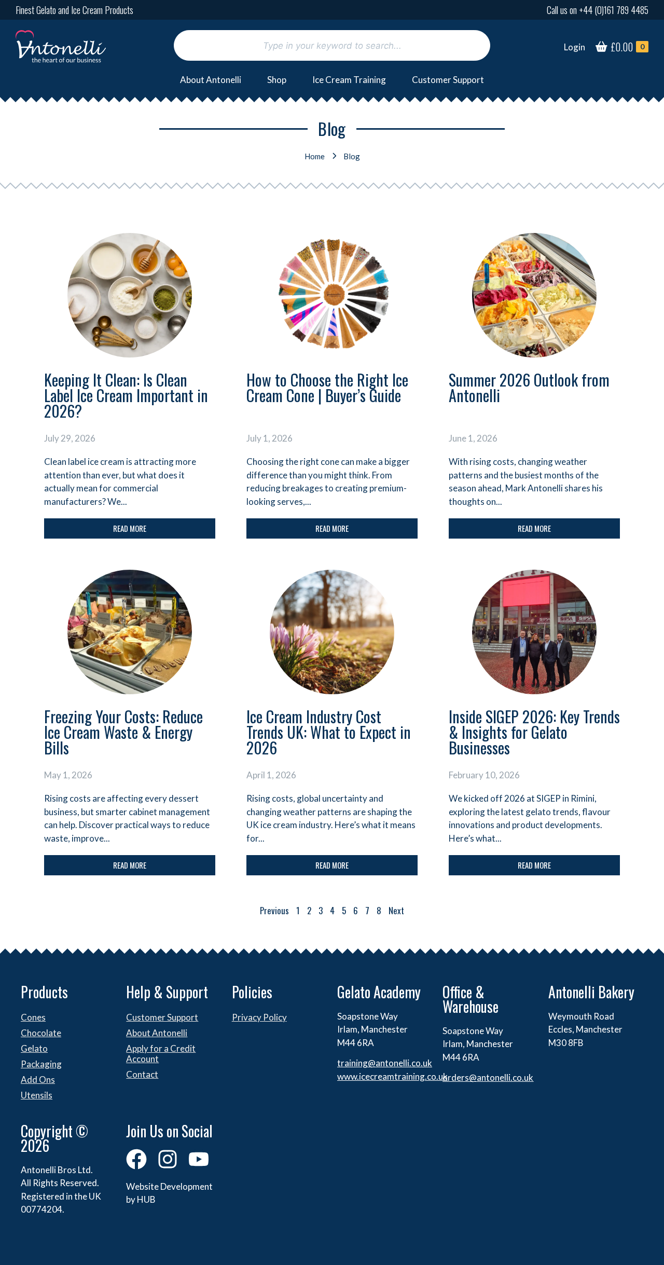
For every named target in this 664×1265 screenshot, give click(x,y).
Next (396, 910)
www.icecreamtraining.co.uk (392, 1076)
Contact (142, 1074)
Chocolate (41, 1032)
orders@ (459, 1077)
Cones (33, 1017)
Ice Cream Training (349, 79)
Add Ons (38, 1079)
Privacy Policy (259, 1017)
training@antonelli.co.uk (384, 1062)
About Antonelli (210, 79)
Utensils (36, 1095)
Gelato (34, 1048)
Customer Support (448, 79)
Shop (276, 79)
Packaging (41, 1063)
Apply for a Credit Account (161, 1053)
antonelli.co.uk (505, 1077)
